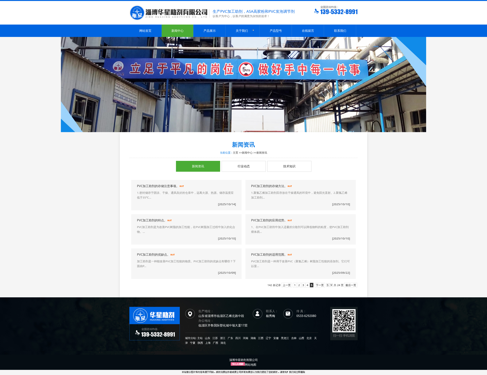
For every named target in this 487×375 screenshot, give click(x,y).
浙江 (222, 338)
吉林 (294, 338)
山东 (207, 338)
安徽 (276, 338)
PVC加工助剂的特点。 (152, 220)
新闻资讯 (261, 152)
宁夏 (192, 343)
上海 (208, 343)
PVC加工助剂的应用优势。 (269, 220)
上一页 (287, 285)
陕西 (200, 343)
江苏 (215, 338)
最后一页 (350, 285)
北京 (309, 338)
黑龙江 (285, 338)
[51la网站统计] (238, 364)
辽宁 (268, 338)
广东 (230, 338)
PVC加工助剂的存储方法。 (269, 186)
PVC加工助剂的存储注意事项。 (158, 186)
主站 (200, 338)
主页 (235, 152)
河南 (245, 338)
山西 (301, 338)
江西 (260, 338)
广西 (215, 343)
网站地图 (250, 364)
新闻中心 (247, 152)
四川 (238, 338)
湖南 (253, 338)
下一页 (320, 285)
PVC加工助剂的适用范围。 (269, 254)
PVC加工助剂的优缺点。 (153, 254)
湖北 (223, 343)
